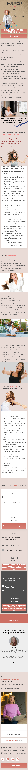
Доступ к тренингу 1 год (13, 502)
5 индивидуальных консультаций (14, 591)
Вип (14, 574)
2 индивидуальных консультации (14, 550)
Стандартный (14, 493)
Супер (14, 534)
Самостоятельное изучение (12, 497)
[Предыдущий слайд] (1, 650)
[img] (3, 578)
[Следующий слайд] (27, 650)
